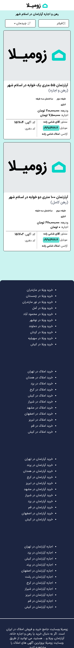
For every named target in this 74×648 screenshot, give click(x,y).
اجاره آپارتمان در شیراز (39, 589)
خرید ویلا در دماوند (41, 326)
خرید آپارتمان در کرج (40, 477)
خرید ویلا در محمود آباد (38, 314)
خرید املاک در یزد (42, 383)
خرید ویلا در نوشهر (41, 320)
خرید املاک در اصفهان (38, 414)
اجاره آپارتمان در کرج (40, 583)
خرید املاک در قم (42, 426)
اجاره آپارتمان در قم (40, 601)
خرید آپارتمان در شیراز (39, 495)
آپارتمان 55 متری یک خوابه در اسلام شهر (37, 88)
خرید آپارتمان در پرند (40, 465)
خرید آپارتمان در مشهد (38, 489)
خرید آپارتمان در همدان (38, 471)
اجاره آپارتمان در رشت (39, 577)
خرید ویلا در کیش (42, 344)
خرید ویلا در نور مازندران (37, 302)
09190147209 (51, 128)
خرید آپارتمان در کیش (39, 519)
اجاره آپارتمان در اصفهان (37, 571)
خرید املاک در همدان (39, 377)
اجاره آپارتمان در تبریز (39, 595)
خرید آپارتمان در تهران (39, 459)
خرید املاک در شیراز (40, 401)
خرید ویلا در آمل (42, 308)
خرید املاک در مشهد (40, 408)
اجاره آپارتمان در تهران (38, 546)
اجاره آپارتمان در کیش (39, 558)
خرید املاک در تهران (40, 371)
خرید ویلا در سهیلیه (40, 338)
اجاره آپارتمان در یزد (40, 552)
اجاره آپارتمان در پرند (39, 565)
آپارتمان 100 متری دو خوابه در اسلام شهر (38, 200)
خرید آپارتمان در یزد (40, 501)
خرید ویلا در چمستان (39, 296)
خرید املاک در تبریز (41, 420)
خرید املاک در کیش (40, 395)
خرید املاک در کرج (41, 389)
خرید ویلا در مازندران (40, 290)
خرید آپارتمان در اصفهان (37, 513)
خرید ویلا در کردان (41, 332)
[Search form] (3, 5)
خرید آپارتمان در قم (40, 507)
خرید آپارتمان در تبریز (39, 483)
